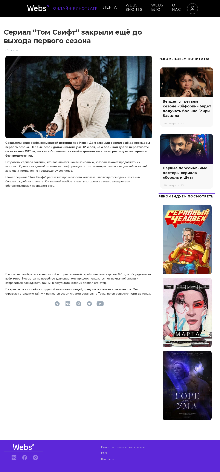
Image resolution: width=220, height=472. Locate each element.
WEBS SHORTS (134, 7)
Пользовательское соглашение (123, 447)
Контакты (107, 459)
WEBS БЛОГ (157, 7)
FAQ (104, 453)
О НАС (176, 7)
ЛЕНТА (110, 7)
